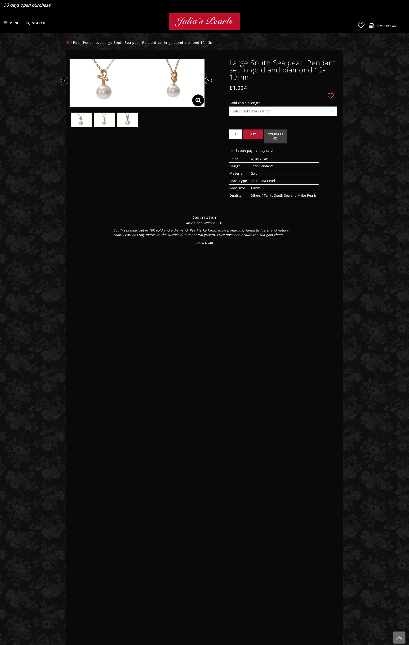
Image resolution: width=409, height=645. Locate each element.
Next (208, 80)
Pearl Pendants (86, 42)
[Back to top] (399, 640)
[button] (361, 25)
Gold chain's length (245, 103)
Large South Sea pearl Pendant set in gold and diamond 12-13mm (159, 42)
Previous (64, 80)
